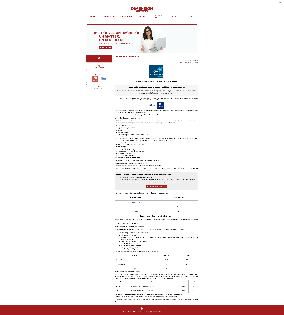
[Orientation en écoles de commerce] (85, 20)
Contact (139, 312)
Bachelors (93, 16)
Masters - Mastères (109, 16)
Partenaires (146, 312)
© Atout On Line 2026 (129, 312)
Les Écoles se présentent (158, 16)
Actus (190, 16)
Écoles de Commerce (126, 16)
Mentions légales (156, 312)
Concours (174, 16)
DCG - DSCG (142, 16)
